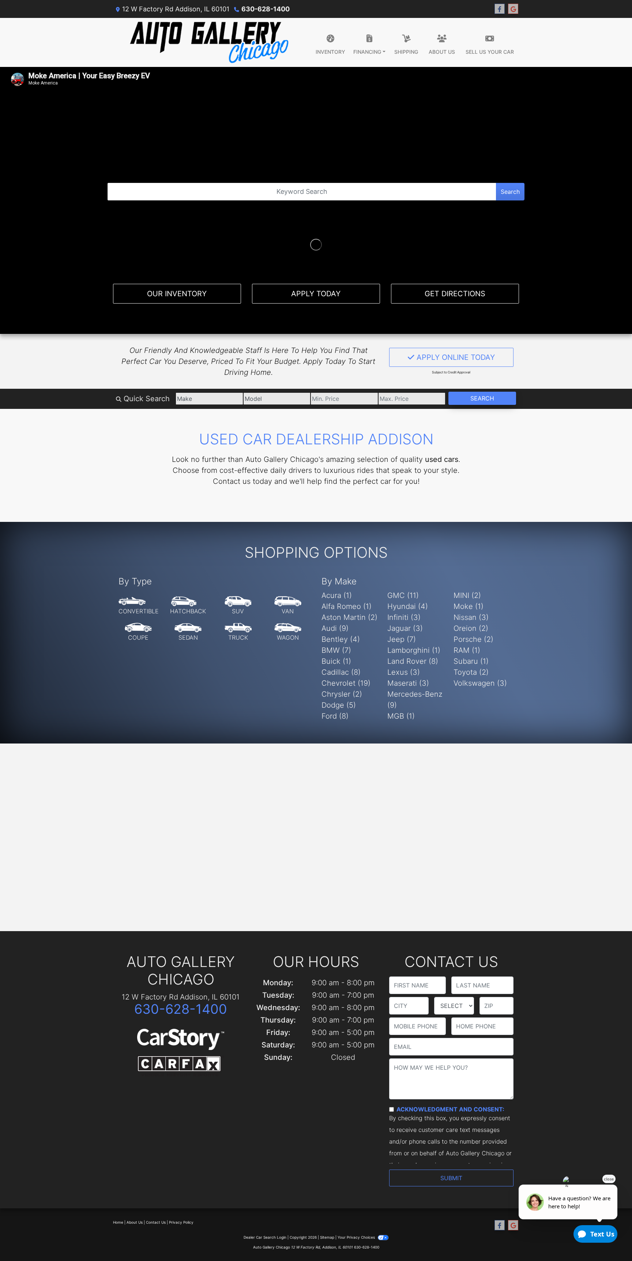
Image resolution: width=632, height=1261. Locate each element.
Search (510, 191)
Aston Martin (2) (349, 617)
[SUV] (238, 606)
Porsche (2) (473, 639)
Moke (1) (469, 606)
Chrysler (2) (341, 694)
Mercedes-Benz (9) (415, 699)
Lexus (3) (403, 672)
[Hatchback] (188, 606)
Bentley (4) (340, 639)
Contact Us (156, 1222)
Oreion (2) (471, 628)
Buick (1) (336, 661)
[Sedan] (188, 632)
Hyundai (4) (407, 606)
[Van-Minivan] (287, 606)
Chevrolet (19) (345, 683)
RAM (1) (467, 650)
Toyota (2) (471, 672)
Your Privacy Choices (357, 1237)
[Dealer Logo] (209, 42)
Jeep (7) (401, 639)
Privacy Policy (181, 1222)
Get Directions (455, 293)
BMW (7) (336, 650)
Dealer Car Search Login (265, 1237)
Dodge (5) (338, 705)
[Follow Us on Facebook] (499, 9)
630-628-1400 (265, 9)
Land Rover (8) (412, 661)
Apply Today (316, 293)
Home (118, 1222)
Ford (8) (335, 716)
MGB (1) (401, 716)
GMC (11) (403, 595)
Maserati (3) (408, 683)
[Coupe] (138, 632)
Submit (451, 1178)
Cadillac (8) (341, 672)
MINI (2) (467, 595)
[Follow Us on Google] (513, 9)
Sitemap (327, 1237)
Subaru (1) (471, 661)
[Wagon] (287, 632)
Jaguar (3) (405, 628)
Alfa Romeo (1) (346, 606)
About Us (135, 1222)
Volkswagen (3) (480, 683)
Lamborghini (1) (413, 650)
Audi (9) (335, 628)
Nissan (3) (471, 617)
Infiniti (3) (404, 617)
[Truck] (238, 632)
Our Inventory (177, 293)
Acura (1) (336, 595)
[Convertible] (138, 606)
